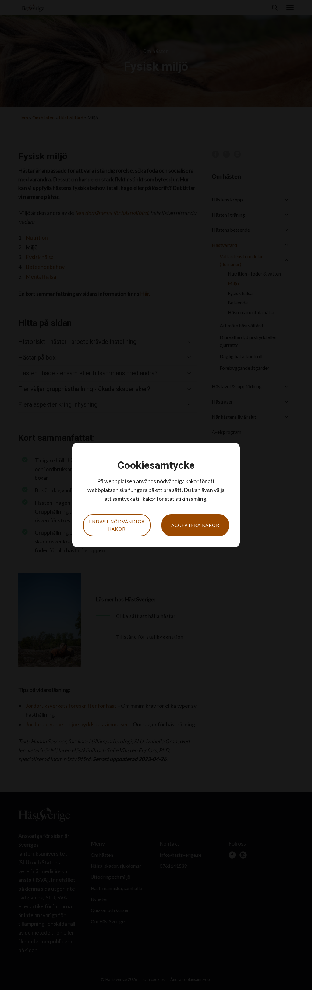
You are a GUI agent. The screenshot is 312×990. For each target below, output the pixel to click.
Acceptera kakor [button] (195, 525)
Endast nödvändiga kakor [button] (117, 525)
